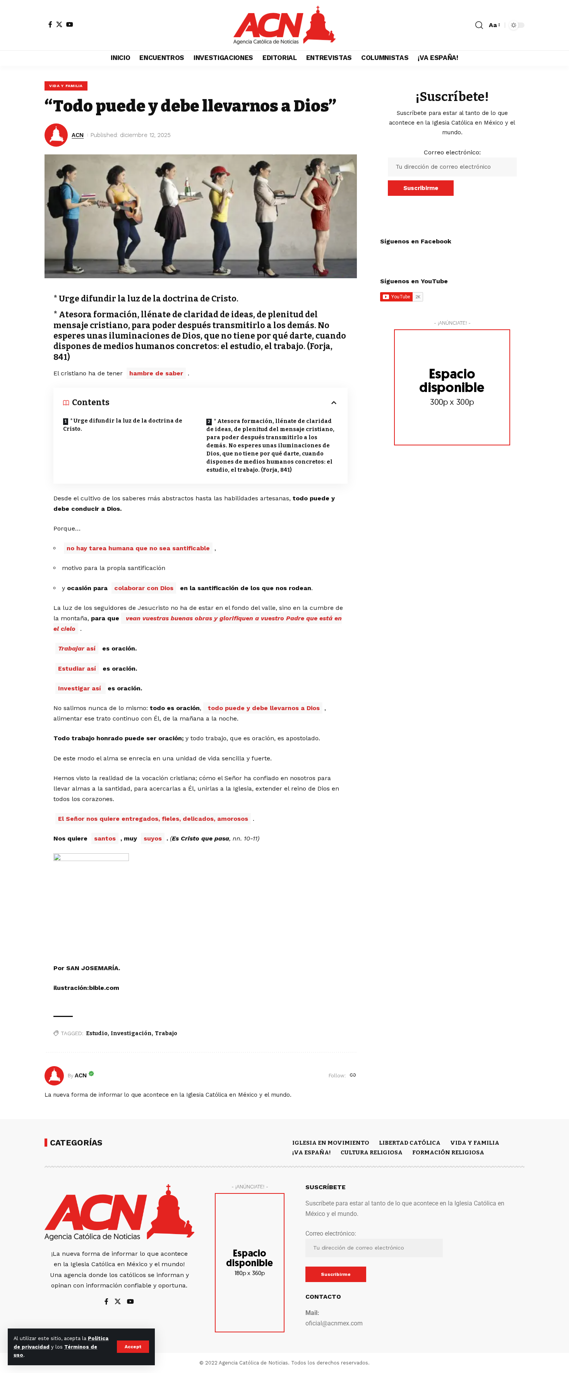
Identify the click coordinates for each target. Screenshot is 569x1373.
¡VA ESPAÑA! (311, 1152)
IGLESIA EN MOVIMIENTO (330, 1142)
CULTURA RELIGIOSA (372, 1152)
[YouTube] (69, 24)
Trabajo (166, 1033)
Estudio (97, 1033)
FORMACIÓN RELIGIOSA (448, 1152)
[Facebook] (50, 24)
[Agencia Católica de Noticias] (284, 25)
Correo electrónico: (452, 152)
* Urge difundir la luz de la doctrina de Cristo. (122, 425)
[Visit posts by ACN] (54, 1075)
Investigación (131, 1033)
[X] (59, 24)
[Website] (353, 1075)
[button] (133, 1346)
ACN (78, 135)
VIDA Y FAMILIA (66, 86)
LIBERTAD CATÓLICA (409, 1142)
